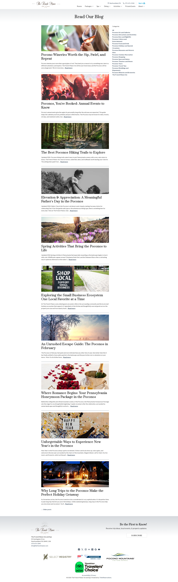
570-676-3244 (129, 3)
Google (96, 549)
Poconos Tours (117, 63)
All (113, 30)
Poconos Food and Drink (120, 43)
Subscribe (136, 535)
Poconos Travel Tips (119, 66)
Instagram (86, 549)
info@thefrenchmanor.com (39, 546)
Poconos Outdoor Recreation (122, 55)
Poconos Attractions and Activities (124, 35)
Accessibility (86, 575)
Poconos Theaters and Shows (122, 61)
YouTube (99, 549)
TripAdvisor (89, 549)
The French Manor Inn (119, 75)
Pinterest (92, 549)
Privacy (93, 575)
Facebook (79, 549)
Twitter (82, 549)
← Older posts (46, 509)
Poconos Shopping (118, 57)
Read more (68, 68)
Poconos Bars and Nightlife (121, 37)
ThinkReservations (105, 577)
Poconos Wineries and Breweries (123, 72)
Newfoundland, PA (115, 3)
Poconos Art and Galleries (121, 32)
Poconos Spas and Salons (121, 59)
